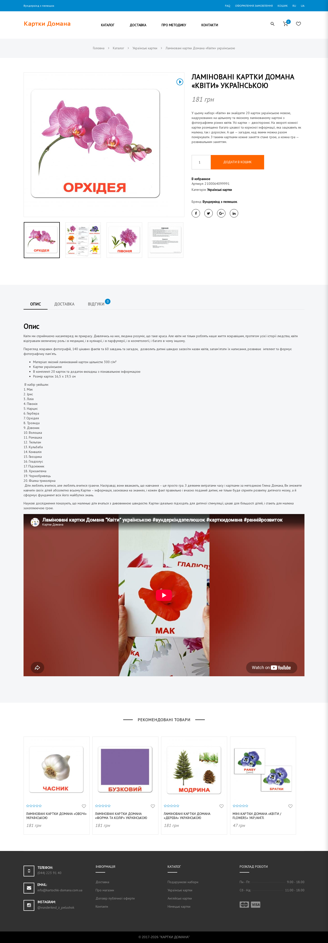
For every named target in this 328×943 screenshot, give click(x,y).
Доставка (102, 882)
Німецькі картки (179, 906)
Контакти (102, 906)
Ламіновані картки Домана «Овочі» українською (56, 816)
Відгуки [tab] (98, 302)
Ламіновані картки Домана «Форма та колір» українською (121, 816)
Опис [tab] (35, 304)
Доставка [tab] (64, 304)
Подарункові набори (183, 882)
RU (294, 5)
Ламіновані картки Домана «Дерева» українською (187, 816)
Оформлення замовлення (254, 5)
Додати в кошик (237, 162)
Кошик (283, 5)
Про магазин (105, 890)
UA (302, 5)
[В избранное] (84, 806)
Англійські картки (180, 898)
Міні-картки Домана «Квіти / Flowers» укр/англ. (257, 816)
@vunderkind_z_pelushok (55, 907)
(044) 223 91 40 (49, 873)
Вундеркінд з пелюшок (220, 201)
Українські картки (219, 189)
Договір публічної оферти (115, 898)
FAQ (227, 5)
